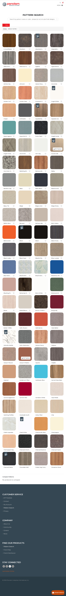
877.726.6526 (8, 498)
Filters (6, 25)
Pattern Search (9, 508)
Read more (45, 71)
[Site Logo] (11, 4)
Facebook (4, 566)
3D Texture (58, 149)
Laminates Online (8, 571)
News (5, 534)
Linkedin (13, 566)
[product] (9, 40)
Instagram (10, 566)
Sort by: (5, 29)
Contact (6, 501)
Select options (13, 36)
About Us (7, 524)
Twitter (7, 566)
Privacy (6, 511)
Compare (13, 40)
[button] (60, 3)
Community (7, 527)
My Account (8, 504)
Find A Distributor (10, 553)
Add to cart (13, 419)
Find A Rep (7, 550)
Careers (6, 530)
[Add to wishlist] (14, 49)
